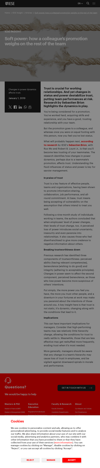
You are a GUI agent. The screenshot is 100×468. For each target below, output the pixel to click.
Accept (72, 460)
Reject (30, 460)
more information (63, 443)
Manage (51, 460)
